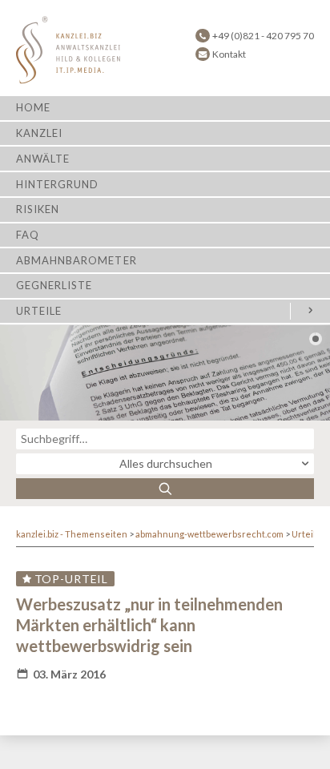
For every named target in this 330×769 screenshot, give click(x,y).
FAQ (27, 234)
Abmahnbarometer (76, 260)
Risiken (37, 209)
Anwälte (43, 158)
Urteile (39, 310)
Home (33, 107)
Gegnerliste (54, 285)
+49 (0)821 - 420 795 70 (263, 36)
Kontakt (229, 54)
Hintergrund (57, 184)
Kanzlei (39, 133)
